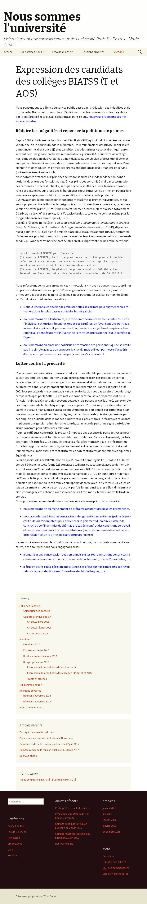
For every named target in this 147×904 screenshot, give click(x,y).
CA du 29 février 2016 (39, 627)
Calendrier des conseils (36, 611)
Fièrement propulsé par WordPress (36, 896)
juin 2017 (107, 814)
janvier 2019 (109, 808)
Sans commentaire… (31, 707)
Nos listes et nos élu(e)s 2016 (40, 656)
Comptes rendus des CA (37, 616)
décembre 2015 (112, 831)
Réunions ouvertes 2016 (37, 695)
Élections (118, 52)
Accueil (8, 52)
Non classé (14, 837)
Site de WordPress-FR (115, 873)
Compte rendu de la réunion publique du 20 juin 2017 (49, 750)
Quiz (10, 849)
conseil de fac (16, 826)
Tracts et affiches (37, 679)
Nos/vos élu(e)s (29, 755)
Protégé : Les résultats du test (37, 732)
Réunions (13, 855)
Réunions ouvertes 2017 (37, 701)
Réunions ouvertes (93, 52)
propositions (15, 843)
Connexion (108, 856)
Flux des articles (114, 862)
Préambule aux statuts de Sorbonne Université (46, 738)
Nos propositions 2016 (36, 662)
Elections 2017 (31, 644)
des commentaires (116, 868)
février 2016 (109, 820)
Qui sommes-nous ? (32, 52)
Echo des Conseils (63, 52)
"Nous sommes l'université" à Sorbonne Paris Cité (48, 779)
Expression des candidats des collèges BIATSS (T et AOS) (59, 673)
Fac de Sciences (17, 832)
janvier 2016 (109, 825)
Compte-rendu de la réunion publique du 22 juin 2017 (49, 744)
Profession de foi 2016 (36, 650)
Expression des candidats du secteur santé (52, 667)
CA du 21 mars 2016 (38, 621)
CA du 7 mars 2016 (37, 633)
